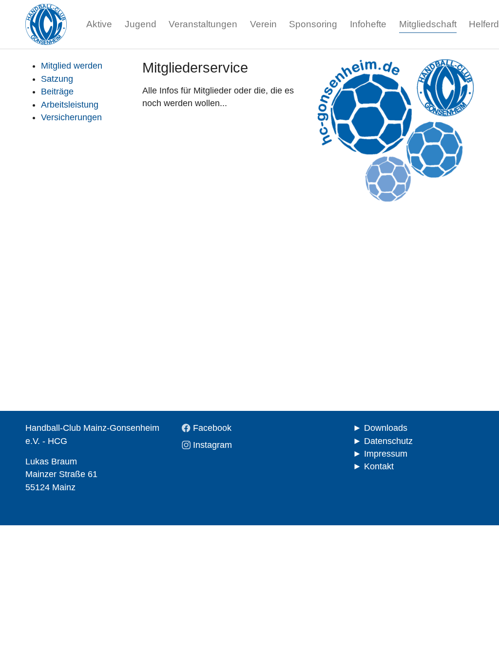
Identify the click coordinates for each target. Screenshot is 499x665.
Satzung (57, 79)
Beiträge (57, 91)
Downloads (385, 428)
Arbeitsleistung (69, 105)
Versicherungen (71, 117)
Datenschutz (388, 441)
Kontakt (379, 466)
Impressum (385, 454)
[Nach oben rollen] (476, 642)
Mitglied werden (71, 66)
